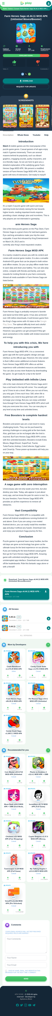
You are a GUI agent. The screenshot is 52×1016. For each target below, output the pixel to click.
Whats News (23, 135)
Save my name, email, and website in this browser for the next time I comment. (22, 971)
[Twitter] (22, 1005)
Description (8, 135)
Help (46, 135)
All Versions (26, 635)
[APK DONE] (26, 3)
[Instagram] (26, 1005)
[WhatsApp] (29, 74)
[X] (26, 74)
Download (28, 81)
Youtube (36, 135)
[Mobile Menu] (3, 3)
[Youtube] (30, 1005)
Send (26, 979)
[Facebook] (18, 1005)
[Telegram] (22, 74)
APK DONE (19, 994)
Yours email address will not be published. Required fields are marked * (23, 932)
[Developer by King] (48, 645)
